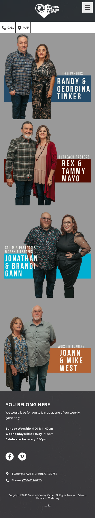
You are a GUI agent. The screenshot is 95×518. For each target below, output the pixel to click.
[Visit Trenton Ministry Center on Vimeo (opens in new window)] (22, 457)
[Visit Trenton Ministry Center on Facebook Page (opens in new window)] (10, 457)
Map (25, 27)
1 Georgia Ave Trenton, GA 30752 (34, 474)
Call (10, 27)
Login (47, 505)
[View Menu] (87, 7)
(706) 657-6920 (32, 480)
